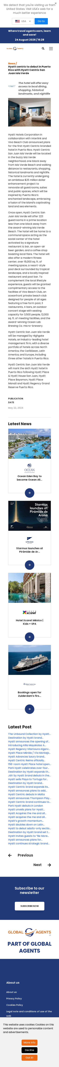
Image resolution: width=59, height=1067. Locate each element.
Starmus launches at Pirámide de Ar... (29, 550)
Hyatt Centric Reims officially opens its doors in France (26, 760)
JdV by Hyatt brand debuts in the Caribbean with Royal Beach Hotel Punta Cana (29, 775)
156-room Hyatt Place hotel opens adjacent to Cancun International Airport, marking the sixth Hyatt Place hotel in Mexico (29, 764)
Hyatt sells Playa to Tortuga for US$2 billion (27, 779)
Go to (41, 21)
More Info (29, 1042)
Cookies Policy (14, 1005)
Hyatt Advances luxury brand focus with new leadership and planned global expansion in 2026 (28, 757)
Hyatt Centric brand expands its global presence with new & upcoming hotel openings (28, 787)
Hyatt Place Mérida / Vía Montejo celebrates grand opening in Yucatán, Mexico (28, 753)
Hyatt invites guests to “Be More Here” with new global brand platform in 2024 (28, 836)
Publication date (15, 400)
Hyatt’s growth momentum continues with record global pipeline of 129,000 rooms (26, 821)
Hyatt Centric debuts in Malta (26, 794)
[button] (23, 21)
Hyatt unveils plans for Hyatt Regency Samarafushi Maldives (27, 809)
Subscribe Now (29, 906)
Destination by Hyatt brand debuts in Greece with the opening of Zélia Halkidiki (29, 783)
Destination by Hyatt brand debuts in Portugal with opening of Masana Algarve (29, 738)
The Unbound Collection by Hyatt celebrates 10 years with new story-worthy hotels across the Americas (28, 734)
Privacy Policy (14, 998)
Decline (29, 1050)
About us (11, 992)
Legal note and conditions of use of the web (29, 1013)
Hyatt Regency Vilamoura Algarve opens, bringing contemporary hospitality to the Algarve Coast (29, 749)
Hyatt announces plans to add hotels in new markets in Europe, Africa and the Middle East (28, 791)
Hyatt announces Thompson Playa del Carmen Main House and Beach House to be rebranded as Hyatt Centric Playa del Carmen (29, 798)
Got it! (29, 1057)
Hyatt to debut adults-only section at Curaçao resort (29, 828)
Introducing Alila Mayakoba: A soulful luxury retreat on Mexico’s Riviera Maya (28, 745)
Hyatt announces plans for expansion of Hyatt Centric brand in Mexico (29, 840)
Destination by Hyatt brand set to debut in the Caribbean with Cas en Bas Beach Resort (29, 832)
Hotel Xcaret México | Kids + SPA (29, 622)
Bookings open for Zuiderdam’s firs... (29, 694)
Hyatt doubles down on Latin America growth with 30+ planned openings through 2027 (29, 825)
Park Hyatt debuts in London (25, 806)
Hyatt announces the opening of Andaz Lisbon (28, 741)
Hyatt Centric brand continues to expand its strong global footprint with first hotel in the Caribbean (29, 802)
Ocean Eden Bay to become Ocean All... (29, 477)
